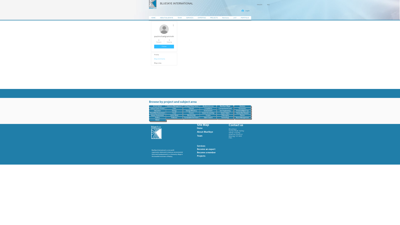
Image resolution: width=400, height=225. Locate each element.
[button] (259, 4)
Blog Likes (157, 63)
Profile (156, 55)
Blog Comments (159, 59)
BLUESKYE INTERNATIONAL (177, 3)
